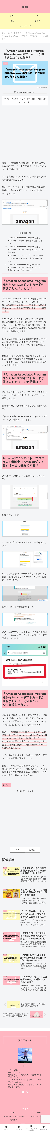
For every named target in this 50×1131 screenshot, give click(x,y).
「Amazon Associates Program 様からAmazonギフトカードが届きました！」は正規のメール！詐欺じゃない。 (25, 267)
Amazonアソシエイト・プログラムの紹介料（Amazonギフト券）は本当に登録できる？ (25, 258)
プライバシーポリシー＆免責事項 (13, 1118)
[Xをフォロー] (27, 1091)
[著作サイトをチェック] (23, 1091)
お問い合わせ (36, 1116)
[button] (32, 850)
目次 (21, 232)
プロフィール (36, 1112)
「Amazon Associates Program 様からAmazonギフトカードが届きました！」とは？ (25, 240)
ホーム (13, 1112)
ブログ (7, 785)
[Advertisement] (25, 132)
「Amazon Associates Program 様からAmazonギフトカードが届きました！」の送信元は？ (25, 249)
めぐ (25, 1066)
